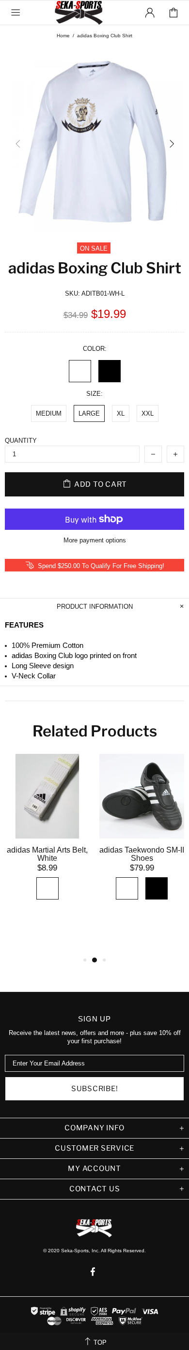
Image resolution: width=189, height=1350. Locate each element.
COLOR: (95, 348)
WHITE (80, 371)
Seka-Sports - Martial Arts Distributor (79, 12)
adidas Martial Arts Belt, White (47, 854)
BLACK (109, 371)
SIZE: (94, 393)
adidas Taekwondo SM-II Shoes (141, 854)
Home (63, 35)
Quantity (21, 440)
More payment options (94, 540)
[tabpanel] (47, 839)
